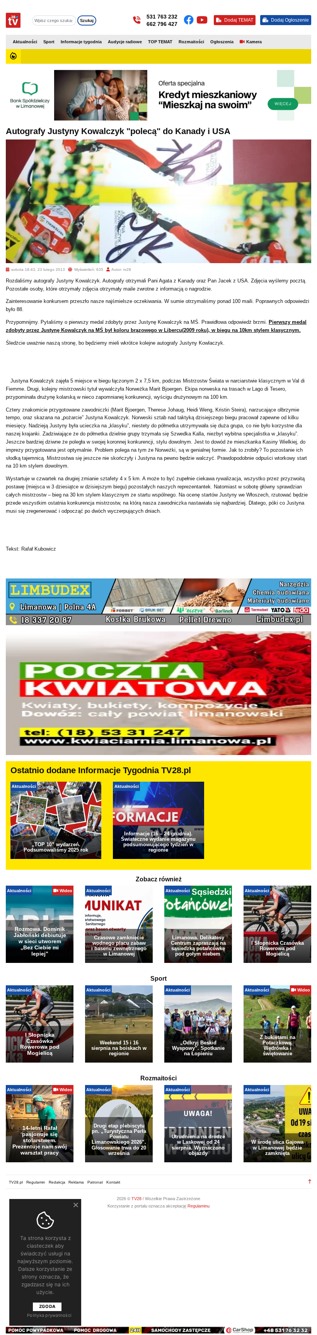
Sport (49, 41)
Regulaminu (198, 1206)
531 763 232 (162, 17)
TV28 (137, 1198)
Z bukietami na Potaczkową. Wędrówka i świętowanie (277, 1045)
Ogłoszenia (221, 41)
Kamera (254, 41)
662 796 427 (162, 24)
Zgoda (47, 1306)
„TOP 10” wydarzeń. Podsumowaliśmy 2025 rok (56, 847)
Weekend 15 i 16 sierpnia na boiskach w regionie (119, 1048)
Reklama (76, 1182)
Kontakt (113, 1182)
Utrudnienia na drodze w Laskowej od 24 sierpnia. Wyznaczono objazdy (198, 1145)
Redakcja (57, 1182)
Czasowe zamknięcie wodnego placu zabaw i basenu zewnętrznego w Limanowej (119, 946)
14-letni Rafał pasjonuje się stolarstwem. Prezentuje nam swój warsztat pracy (39, 1140)
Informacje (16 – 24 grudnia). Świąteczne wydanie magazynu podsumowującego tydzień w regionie (158, 842)
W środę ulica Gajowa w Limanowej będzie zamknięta (277, 1147)
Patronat (95, 1182)
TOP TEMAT (160, 41)
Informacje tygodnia (81, 41)
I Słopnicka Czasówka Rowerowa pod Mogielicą (277, 948)
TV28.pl (16, 1182)
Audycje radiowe (125, 41)
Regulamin (35, 1182)
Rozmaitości (191, 41)
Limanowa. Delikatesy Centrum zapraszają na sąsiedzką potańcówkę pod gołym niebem (198, 946)
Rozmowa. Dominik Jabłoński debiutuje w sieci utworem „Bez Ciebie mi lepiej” (40, 941)
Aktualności (25, 41)
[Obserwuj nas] (190, 20)
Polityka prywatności (49, 1315)
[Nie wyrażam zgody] (75, 1205)
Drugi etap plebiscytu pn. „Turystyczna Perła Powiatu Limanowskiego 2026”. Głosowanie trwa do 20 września (119, 1139)
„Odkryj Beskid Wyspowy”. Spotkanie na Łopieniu (198, 1048)
